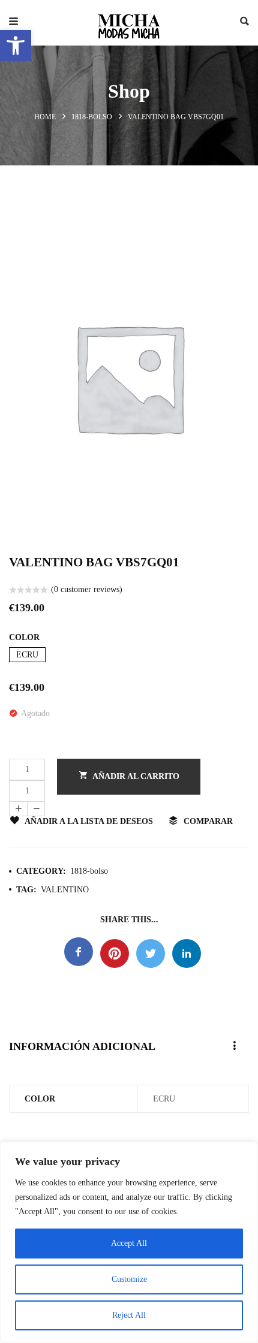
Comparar (208, 821)
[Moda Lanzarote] (129, 23)
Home (45, 117)
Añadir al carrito (135, 776)
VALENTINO (65, 889)
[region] (129, 1242)
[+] (18, 808)
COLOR (24, 637)
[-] (36, 808)
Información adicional (82, 1046)
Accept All (129, 1243)
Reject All (129, 1315)
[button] (15, 45)
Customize (129, 1279)
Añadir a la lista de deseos (89, 821)
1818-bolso (91, 117)
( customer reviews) (86, 589)
